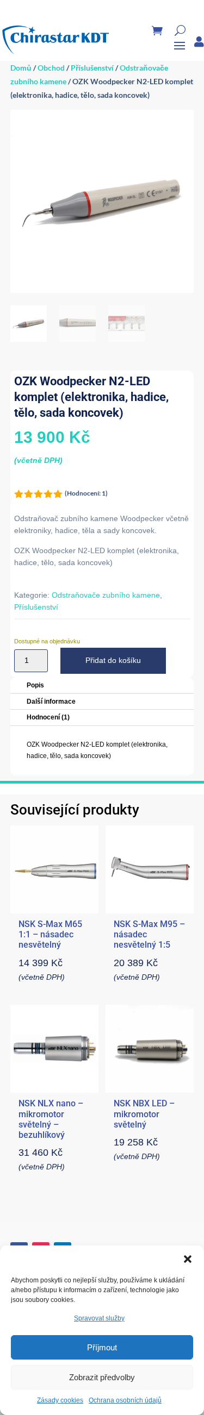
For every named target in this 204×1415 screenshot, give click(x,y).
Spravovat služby (99, 1318)
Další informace (51, 701)
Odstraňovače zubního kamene (106, 595)
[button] (187, 1259)
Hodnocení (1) (48, 717)
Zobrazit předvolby (102, 1377)
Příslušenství (92, 67)
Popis (35, 685)
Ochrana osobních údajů (125, 1400)
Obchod (51, 67)
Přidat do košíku (113, 660)
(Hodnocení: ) (86, 493)
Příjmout (102, 1347)
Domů (21, 67)
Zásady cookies (60, 1400)
